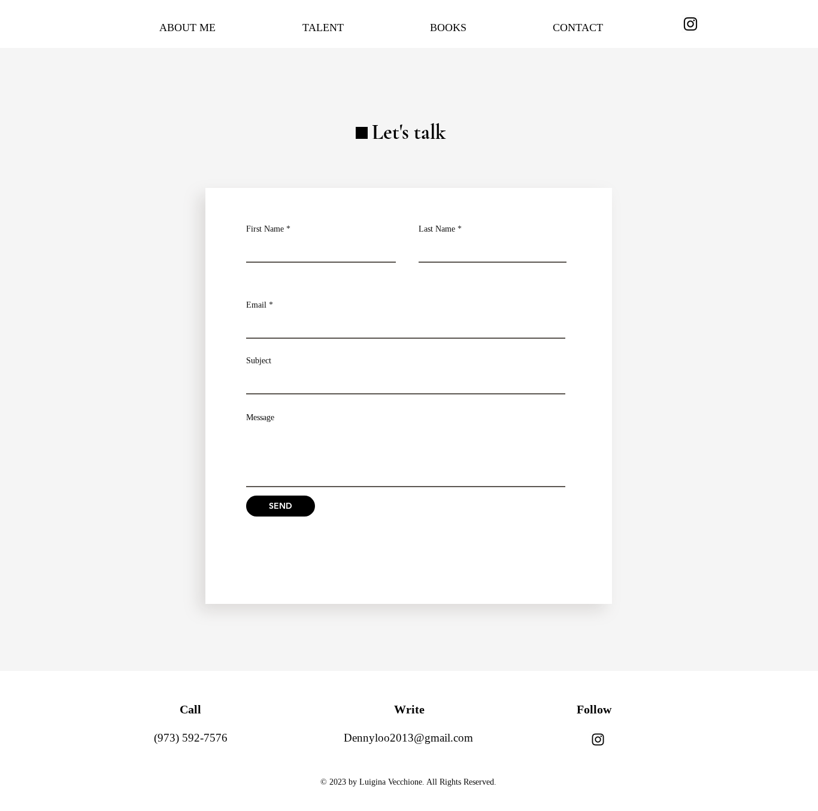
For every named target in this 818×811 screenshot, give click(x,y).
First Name (265, 229)
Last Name (437, 229)
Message (260, 418)
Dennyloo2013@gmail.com (408, 737)
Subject (258, 361)
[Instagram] (690, 24)
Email (256, 305)
